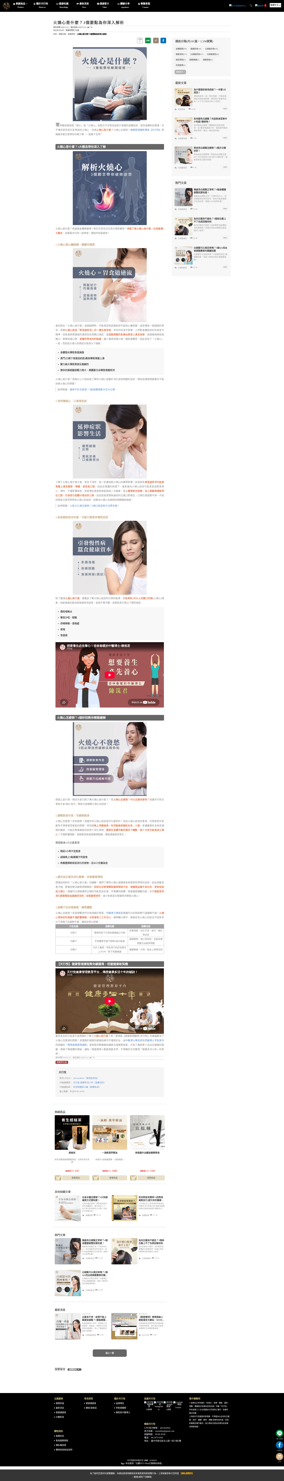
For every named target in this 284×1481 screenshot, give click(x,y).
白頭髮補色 (146, 1258)
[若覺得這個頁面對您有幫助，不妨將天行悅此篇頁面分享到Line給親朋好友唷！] (148, 40)
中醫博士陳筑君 (114, 913)
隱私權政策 (61, 1445)
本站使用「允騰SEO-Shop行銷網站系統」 (144, 1463)
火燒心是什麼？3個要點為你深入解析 (92, 34)
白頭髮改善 (182, 139)
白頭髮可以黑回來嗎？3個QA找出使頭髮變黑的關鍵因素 (95, 1274)
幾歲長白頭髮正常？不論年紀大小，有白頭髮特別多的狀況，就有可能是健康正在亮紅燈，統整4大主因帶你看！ (95, 1250)
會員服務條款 (62, 1440)
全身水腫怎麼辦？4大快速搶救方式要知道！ (95, 1198)
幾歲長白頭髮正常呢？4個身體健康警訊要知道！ (95, 1241)
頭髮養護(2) (194, 60)
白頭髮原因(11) (196, 54)
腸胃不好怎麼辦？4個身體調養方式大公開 (92, 389)
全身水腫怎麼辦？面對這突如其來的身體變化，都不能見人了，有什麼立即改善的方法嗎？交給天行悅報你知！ (94, 1207)
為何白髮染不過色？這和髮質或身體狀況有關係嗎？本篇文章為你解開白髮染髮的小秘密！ (151, 1249)
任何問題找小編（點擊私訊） (87, 1087)
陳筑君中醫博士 (123, 1412)
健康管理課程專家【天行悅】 (146, 130)
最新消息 (60, 1408)
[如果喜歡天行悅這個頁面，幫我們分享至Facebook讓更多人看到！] (163, 40)
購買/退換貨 (91, 1408)
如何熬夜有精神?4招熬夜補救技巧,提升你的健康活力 (151, 1199)
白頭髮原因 (89, 1258)
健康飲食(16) (195, 49)
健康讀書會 (61, 1412)
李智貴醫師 (121, 1408)
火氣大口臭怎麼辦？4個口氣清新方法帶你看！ (95, 506)
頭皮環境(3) (181, 60)
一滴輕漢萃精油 (109, 1153)
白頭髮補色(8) (213, 54)
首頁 (55, 34)
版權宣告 (60, 1436)
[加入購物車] (58, 1178)
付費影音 (60, 1417)
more (225, 108)
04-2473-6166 (157, 1437)
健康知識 (62, 34)
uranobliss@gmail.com (164, 1431)
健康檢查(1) (208, 60)
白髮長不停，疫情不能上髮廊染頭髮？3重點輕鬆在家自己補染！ (95, 1318)
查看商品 (76, 1178)
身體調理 (71, 34)
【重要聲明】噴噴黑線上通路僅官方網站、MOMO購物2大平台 (151, 1318)
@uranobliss (165, 1428)
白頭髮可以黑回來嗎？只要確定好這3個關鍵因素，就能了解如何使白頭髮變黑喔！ (95, 1281)
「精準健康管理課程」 (77, 1045)
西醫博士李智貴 (153, 1040)
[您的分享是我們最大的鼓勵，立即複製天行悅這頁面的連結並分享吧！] (156, 40)
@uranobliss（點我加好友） (86, 1078)
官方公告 (145, 1335)
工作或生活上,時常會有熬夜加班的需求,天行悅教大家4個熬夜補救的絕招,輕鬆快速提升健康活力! (152, 1206)
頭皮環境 (181, 109)
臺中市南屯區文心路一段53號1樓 (166, 1441)
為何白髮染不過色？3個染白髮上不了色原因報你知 (151, 1241)
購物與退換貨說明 (64, 1450)
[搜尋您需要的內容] (251, 5)
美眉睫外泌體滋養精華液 (147, 1153)
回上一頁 (110, 1353)
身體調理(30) (181, 49)
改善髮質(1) (181, 65)
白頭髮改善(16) (211, 49)
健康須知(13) (181, 54)
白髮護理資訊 (90, 1335)
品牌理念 (120, 1403)
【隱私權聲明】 (187, 1473)
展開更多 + (180, 72)
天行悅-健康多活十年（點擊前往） (89, 1082)
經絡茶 (72, 1153)
